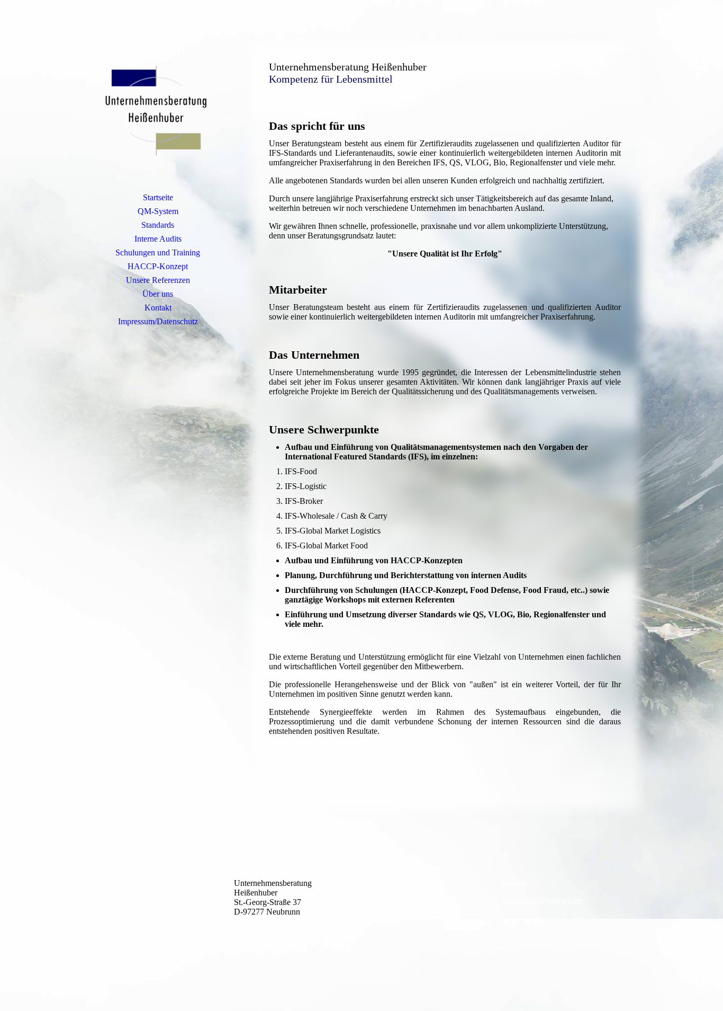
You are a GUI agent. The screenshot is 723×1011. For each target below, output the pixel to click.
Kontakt (157, 307)
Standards (157, 224)
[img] (158, 108)
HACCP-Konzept (158, 266)
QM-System (158, 211)
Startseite (158, 197)
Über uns (157, 293)
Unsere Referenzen (158, 280)
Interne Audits (158, 238)
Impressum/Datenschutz (158, 321)
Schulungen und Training (157, 252)
